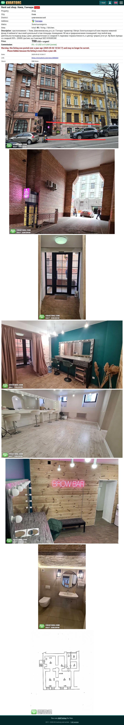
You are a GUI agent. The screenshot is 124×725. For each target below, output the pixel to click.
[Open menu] (121, 2)
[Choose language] (115, 3)
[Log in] (110, 3)
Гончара (38, 21)
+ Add (103, 3)
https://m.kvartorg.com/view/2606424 (45, 58)
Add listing (62, 718)
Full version (75, 722)
